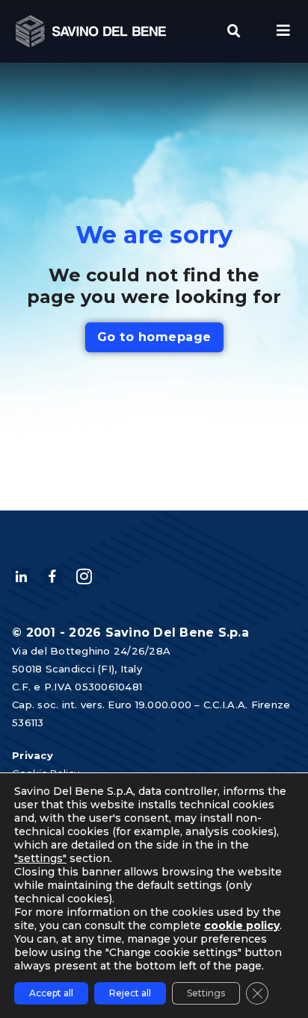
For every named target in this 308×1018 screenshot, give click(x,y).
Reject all (130, 993)
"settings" (40, 858)
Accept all (51, 993)
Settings (206, 993)
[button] (234, 31)
